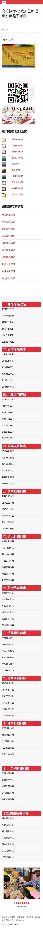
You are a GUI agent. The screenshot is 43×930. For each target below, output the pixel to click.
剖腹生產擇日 (8, 264)
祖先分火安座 (8, 528)
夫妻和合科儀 (8, 599)
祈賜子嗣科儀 (8, 786)
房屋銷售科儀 (8, 741)
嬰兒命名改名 (17, 139)
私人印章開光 (8, 657)
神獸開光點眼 (8, 664)
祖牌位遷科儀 (8, 502)
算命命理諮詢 (17, 145)
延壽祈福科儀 (8, 857)
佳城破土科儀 (8, 509)
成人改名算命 (8, 335)
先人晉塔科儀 (8, 522)
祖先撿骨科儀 (8, 515)
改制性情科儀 (8, 773)
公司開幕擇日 (8, 367)
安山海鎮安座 (8, 670)
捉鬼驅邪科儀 (8, 702)
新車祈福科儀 (8, 754)
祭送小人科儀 (8, 554)
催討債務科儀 (8, 831)
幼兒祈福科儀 (8, 799)
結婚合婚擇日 (8, 271)
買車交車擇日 (8, 432)
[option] (21, 888)
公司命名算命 (8, 243)
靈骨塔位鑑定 (8, 483)
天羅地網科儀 (8, 548)
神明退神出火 (8, 644)
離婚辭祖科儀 (17, 188)
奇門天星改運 (17, 152)
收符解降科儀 (8, 580)
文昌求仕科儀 (8, 851)
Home (4, 29)
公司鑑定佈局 (8, 361)
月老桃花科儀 (8, 606)
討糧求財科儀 (8, 541)
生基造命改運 (8, 341)
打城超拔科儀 (8, 838)
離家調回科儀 (8, 683)
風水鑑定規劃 (8, 457)
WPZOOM (14, 924)
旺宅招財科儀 (17, 194)
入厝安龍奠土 (8, 747)
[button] (5, 886)
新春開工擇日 (8, 374)
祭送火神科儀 (8, 709)
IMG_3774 (16, 170)
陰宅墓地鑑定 (8, 470)
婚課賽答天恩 (8, 619)
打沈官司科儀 (8, 560)
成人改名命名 (8, 236)
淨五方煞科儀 (8, 696)
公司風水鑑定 (17, 176)
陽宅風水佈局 (8, 250)
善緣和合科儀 (8, 625)
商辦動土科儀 (8, 734)
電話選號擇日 (8, 438)
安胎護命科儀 (8, 780)
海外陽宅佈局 (17, 182)
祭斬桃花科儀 (8, 612)
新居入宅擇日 (8, 419)
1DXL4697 (16, 164)
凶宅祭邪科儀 (8, 689)
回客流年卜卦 (8, 322)
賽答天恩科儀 (8, 844)
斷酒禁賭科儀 (8, 567)
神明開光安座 (8, 638)
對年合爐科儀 (8, 496)
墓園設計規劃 (8, 477)
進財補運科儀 (8, 825)
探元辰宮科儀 (8, 818)
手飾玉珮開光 (8, 651)
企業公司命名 (17, 158)
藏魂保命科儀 (8, 573)
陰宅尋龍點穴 (8, 451)
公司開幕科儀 (8, 387)
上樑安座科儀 (8, 715)
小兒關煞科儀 (8, 792)
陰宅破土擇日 (8, 425)
